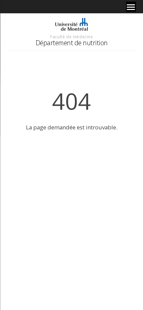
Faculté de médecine (71, 36)
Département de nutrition (72, 42)
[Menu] (131, 7)
